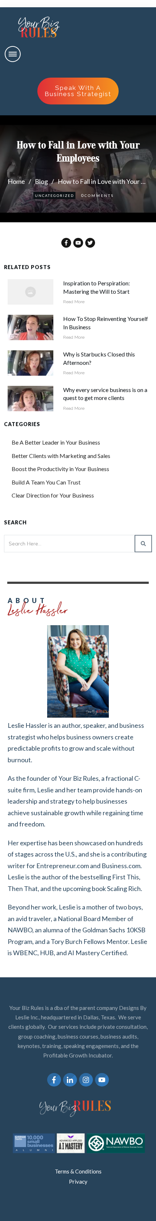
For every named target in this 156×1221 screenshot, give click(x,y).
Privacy (78, 1181)
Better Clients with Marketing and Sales (61, 455)
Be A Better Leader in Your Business (56, 442)
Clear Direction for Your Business (53, 495)
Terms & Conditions (78, 1171)
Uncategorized (54, 195)
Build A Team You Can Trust (46, 482)
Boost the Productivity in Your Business (60, 468)
